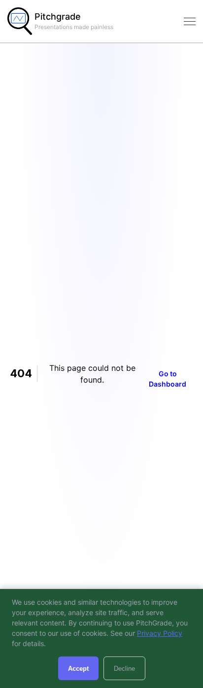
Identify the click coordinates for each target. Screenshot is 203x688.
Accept (78, 668)
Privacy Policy (159, 633)
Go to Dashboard (167, 378)
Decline (124, 668)
